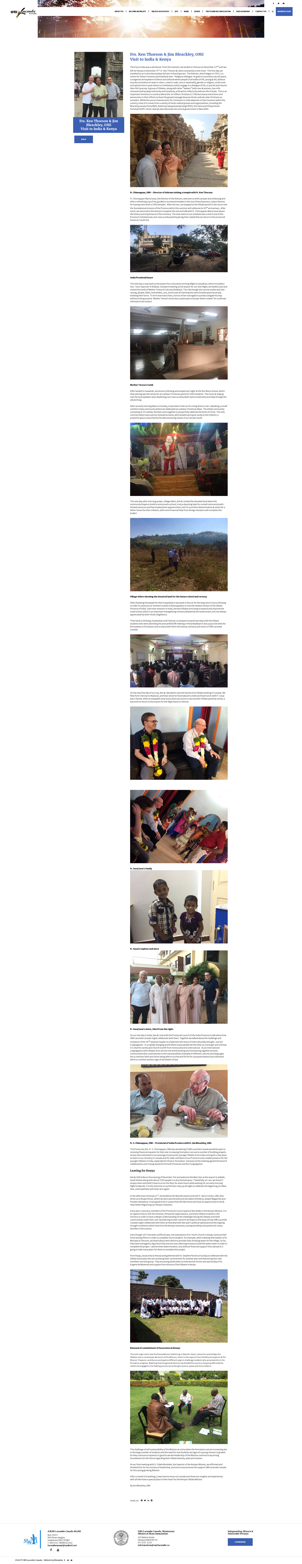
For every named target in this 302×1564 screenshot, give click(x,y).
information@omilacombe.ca (153, 1545)
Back (83, 139)
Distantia (58, 1560)
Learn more (240, 1542)
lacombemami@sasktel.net (62, 1545)
